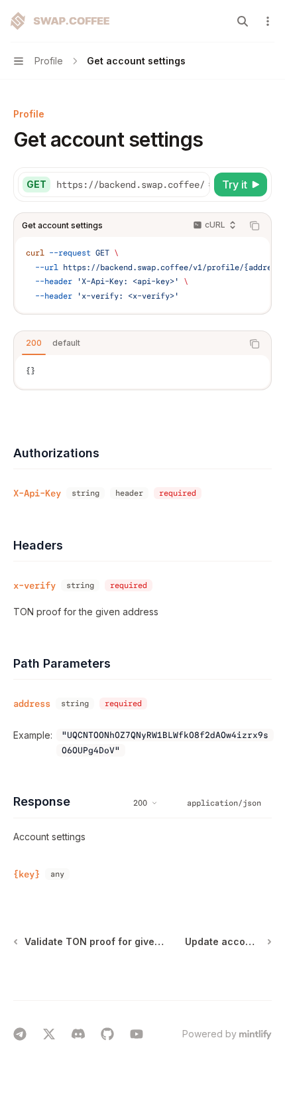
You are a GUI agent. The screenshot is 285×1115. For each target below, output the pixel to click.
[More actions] (267, 21)
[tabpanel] (142, 371)
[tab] (34, 343)
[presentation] (132, 184)
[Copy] (197, 184)
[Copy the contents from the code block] (254, 225)
